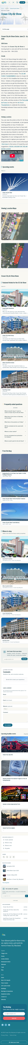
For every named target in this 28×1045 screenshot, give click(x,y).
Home (2, 8)
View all (3, 170)
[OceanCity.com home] (4, 2)
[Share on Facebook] (10, 857)
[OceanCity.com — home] (3, 935)
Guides (7, 8)
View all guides (5, 882)
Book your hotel (15, 1042)
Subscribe (24, 659)
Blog (2, 970)
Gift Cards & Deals (5, 986)
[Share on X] (7, 857)
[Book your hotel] (13, 2)
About (2, 977)
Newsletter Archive (5, 994)
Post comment (8, 725)
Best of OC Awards (5, 980)
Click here (5, 144)
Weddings (3, 988)
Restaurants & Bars (5, 962)
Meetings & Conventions (7, 991)
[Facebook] (2, 1025)
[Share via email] (13, 857)
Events (2, 956)
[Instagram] (5, 1025)
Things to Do (4, 953)
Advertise (3, 999)
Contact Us (3, 997)
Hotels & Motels (5, 959)
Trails (2, 967)
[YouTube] (9, 1025)
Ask (23, 2)
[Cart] (17, 2)
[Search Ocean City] (9, 2)
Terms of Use (13, 1035)
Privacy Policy (4, 1035)
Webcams (3, 964)
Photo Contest (4, 983)
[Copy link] (3, 857)
